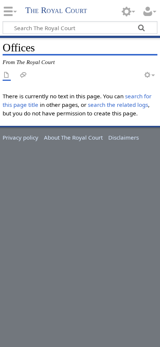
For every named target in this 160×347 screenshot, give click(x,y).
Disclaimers (123, 137)
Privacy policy (20, 137)
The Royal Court (56, 10)
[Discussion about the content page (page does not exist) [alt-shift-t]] (23, 75)
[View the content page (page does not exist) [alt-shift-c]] (7, 75)
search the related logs (118, 104)
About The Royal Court (73, 137)
